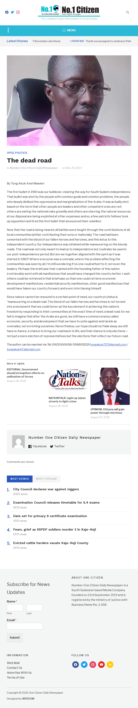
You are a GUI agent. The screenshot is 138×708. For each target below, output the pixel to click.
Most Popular (46, 479)
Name (12, 601)
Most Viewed (19, 479)
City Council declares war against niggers (46, 489)
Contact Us (14, 668)
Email (11, 620)
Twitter (59, 446)
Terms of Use (16, 677)
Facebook (40, 446)
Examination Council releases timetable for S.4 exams (56, 502)
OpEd (10, 152)
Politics (21, 152)
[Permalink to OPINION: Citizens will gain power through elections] (110, 386)
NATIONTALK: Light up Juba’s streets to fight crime (67, 399)
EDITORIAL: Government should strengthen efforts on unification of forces (25, 373)
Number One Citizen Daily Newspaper (34, 167)
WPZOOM (28, 698)
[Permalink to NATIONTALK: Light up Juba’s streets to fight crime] (68, 380)
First (9, 613)
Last (29, 613)
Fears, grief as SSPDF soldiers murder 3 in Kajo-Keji (54, 529)
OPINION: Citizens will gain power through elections (108, 411)
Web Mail (13, 663)
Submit (15, 637)
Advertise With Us (19, 672)
